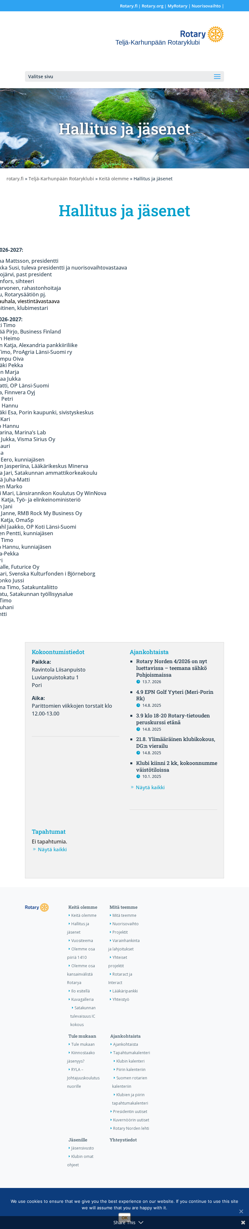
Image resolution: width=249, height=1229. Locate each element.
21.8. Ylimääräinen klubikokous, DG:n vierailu (175, 742)
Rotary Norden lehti (131, 1128)
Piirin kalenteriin (131, 1069)
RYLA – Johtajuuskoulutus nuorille (83, 1078)
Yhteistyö (121, 999)
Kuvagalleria (82, 999)
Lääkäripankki (125, 991)
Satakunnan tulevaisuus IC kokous (83, 1016)
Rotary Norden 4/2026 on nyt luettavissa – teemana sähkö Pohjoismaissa (171, 668)
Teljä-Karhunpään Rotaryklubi (61, 178)
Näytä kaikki (150, 787)
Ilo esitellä (80, 991)
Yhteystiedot (123, 1140)
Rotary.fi (128, 6)
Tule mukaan (82, 1036)
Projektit (120, 932)
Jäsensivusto (82, 1148)
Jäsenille (77, 1140)
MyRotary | (180, 6)
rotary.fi (15, 178)
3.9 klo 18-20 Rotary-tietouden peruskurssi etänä (173, 719)
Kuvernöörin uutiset (131, 1120)
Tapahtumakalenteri (131, 1052)
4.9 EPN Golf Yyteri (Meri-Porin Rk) (174, 695)
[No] (241, 1211)
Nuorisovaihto (206, 6)
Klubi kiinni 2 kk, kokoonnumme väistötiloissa (176, 766)
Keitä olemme (114, 178)
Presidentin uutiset (130, 1111)
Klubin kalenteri (130, 1061)
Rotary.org (152, 6)
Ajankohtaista (125, 1036)
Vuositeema (82, 940)
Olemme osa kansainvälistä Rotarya (81, 974)
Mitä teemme (123, 907)
